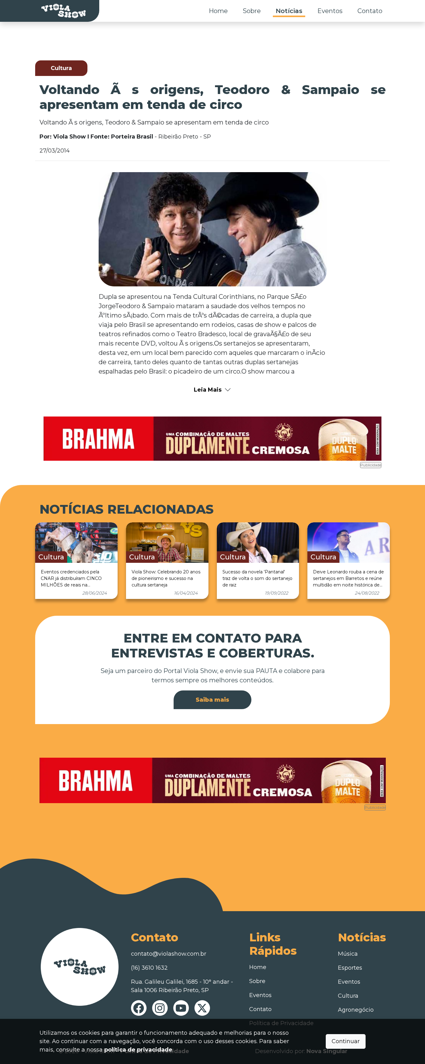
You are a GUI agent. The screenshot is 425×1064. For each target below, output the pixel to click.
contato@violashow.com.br (168, 953)
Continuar (346, 1041)
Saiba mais (212, 699)
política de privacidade (138, 1049)
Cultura (348, 995)
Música (348, 953)
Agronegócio (356, 1009)
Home (218, 11)
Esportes (350, 967)
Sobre (252, 11)
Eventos (330, 11)
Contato (369, 11)
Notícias (289, 11)
